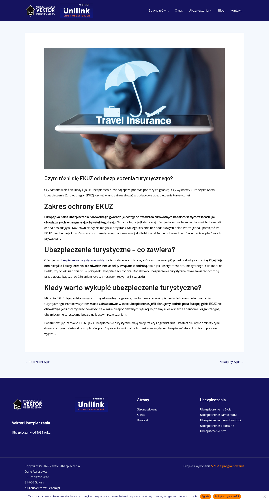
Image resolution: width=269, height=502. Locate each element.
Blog (221, 10)
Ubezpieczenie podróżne (217, 426)
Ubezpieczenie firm (213, 431)
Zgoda (205, 496)
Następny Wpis (231, 362)
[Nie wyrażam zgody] (264, 496)
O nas (179, 10)
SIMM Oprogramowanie (227, 466)
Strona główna (159, 10)
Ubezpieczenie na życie (215, 409)
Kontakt (235, 10)
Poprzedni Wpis (37, 362)
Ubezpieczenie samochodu (218, 415)
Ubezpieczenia (199, 10)
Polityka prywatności (227, 496)
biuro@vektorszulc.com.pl (42, 488)
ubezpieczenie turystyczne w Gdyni (83, 260)
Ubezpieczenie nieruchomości (220, 420)
